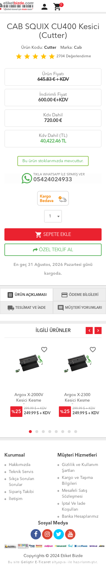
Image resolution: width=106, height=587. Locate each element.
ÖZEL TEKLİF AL (55, 250)
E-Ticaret (43, 562)
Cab (78, 48)
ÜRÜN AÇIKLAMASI (27, 294)
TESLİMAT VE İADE (26, 307)
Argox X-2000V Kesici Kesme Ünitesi (28, 400)
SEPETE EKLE (53, 234)
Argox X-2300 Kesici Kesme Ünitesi (77, 400)
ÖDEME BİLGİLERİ (79, 294)
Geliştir (27, 562)
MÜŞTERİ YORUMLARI (79, 307)
